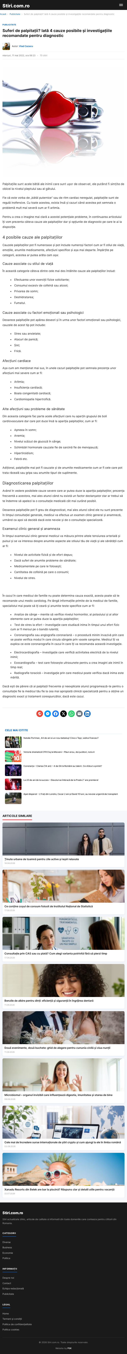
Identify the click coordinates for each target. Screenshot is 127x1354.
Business (7, 1247)
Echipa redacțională (13, 1288)
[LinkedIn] (87, 713)
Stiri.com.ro (12, 1213)
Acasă (3, 14)
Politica (6, 1258)
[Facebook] (55, 713)
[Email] (79, 713)
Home (5, 1313)
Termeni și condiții (12, 1318)
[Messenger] (47, 713)
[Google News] (39, 713)
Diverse (6, 1242)
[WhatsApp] (71, 713)
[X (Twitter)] (63, 713)
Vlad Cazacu (26, 46)
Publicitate (15, 14)
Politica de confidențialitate (17, 1324)
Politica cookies (10, 1329)
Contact (6, 1283)
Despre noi (8, 1277)
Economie (7, 1252)
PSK (69, 1348)
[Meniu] (121, 5)
